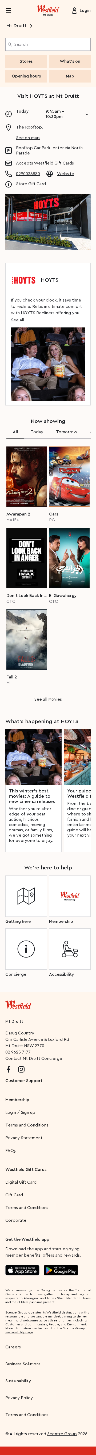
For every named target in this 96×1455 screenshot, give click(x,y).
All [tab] (15, 432)
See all (17, 320)
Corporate (15, 1220)
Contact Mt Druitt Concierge (33, 1058)
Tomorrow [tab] (66, 432)
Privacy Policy (19, 1398)
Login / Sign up (20, 1112)
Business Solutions (23, 1364)
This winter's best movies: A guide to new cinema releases (32, 796)
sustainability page (19, 1332)
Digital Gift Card (21, 1182)
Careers (13, 1347)
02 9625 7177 (18, 1052)
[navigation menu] (11, 10)
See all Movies (48, 699)
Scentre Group (62, 1434)
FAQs (10, 1150)
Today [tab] (37, 432)
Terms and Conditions (26, 1125)
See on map (28, 138)
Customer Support (23, 1081)
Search (21, 44)
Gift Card (14, 1195)
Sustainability (18, 1381)
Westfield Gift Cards (25, 1169)
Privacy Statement (23, 1138)
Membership (17, 1100)
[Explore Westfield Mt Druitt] (48, 10)
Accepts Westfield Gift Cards (45, 163)
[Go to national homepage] (18, 1003)
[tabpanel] (48, 572)
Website (65, 174)
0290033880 (28, 174)
